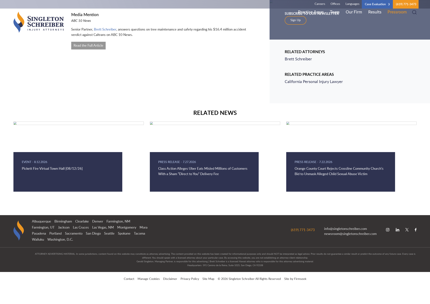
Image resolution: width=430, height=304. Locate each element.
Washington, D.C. (60, 239)
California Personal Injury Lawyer (314, 82)
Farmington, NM (118, 221)
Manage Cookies (149, 279)
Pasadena (39, 233)
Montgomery (126, 227)
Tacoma (139, 233)
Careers (320, 4)
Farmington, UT (43, 227)
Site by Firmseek (295, 279)
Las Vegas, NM (103, 227)
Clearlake (82, 221)
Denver (97, 221)
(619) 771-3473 (406, 4)
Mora (143, 227)
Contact (129, 279)
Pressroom (397, 12)
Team (335, 12)
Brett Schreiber (105, 29)
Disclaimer (170, 279)
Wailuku (38, 239)
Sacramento (73, 233)
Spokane (124, 233)
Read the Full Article (88, 45)
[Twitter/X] (407, 230)
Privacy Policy (190, 279)
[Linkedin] (397, 230)
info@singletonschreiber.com (345, 229)
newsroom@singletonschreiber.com (350, 234)
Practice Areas (311, 12)
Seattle (109, 233)
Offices (335, 4)
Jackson (64, 227)
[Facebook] (416, 230)
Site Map (208, 279)
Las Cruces (81, 227)
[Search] (414, 12)
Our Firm (354, 12)
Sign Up (295, 20)
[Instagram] (388, 230)
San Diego (93, 233)
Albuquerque (41, 221)
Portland (55, 233)
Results (374, 12)
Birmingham (63, 221)
